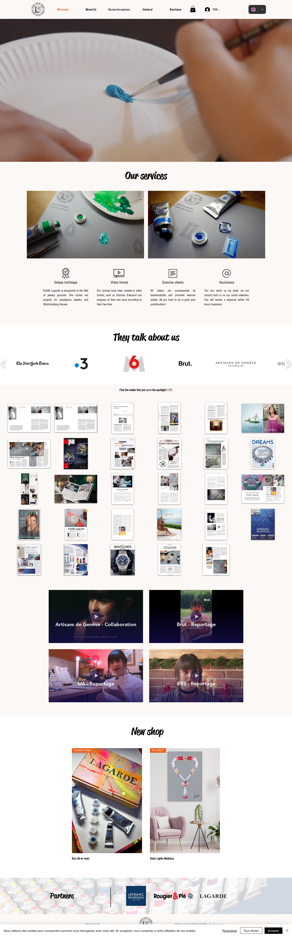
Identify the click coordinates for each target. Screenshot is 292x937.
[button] (193, 9)
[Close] (287, 930)
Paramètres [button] (229, 931)
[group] (146, 804)
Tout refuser (251, 931)
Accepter (273, 931)
